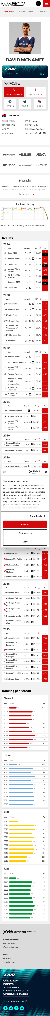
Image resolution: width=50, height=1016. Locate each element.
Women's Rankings (10, 947)
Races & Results (16, 990)
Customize (24, 533)
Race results (7, 958)
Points (8, 984)
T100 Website (14, 1001)
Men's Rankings (9, 943)
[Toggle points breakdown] (32, 253)
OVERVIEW (8, 11)
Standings (11, 987)
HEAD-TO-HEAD (27, 11)
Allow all (25, 524)
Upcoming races (9, 962)
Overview (10, 980)
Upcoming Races (15, 994)
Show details (36, 516)
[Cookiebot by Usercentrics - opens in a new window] (29, 472)
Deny (25, 542)
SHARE (43, 11)
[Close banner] (46, 472)
